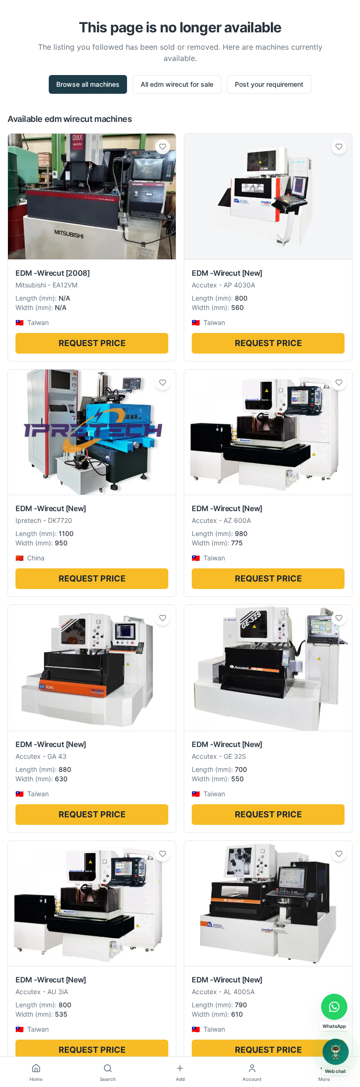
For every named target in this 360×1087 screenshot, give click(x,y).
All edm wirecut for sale (177, 84)
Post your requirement (269, 84)
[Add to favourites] (162, 146)
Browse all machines (88, 84)
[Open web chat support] (335, 1052)
